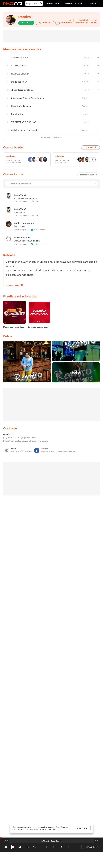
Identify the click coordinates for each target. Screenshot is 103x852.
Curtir (16, 201)
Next (20, 847)
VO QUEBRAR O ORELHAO (23, 122)
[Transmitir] (76, 847)
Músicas (58, 3)
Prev (5, 847)
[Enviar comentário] (95, 183)
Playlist (68, 847)
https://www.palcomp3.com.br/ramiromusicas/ (25, 440)
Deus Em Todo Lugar (21, 106)
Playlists (68, 3)
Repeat (54, 847)
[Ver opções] (57, 23)
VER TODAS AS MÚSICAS (51, 138)
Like (34, 847)
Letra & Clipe (92, 847)
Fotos (7, 336)
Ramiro (24, 17)
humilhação (17, 114)
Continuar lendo (12, 285)
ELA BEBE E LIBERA (20, 73)
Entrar (93, 3)
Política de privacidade (47, 829)
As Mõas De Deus (19, 57)
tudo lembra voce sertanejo (24, 130)
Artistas (49, 3)
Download (61, 847)
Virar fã (46, 23)
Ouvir (27, 23)
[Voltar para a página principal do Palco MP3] (13, 3)
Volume (27, 847)
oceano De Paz (18, 65)
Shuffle (47, 847)
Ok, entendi (81, 828)
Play (12, 847)
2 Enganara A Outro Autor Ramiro (27, 98)
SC (87, 22)
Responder (24, 201)
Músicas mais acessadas (22, 49)
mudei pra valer (19, 82)
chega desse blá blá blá (22, 90)
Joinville (79, 22)
